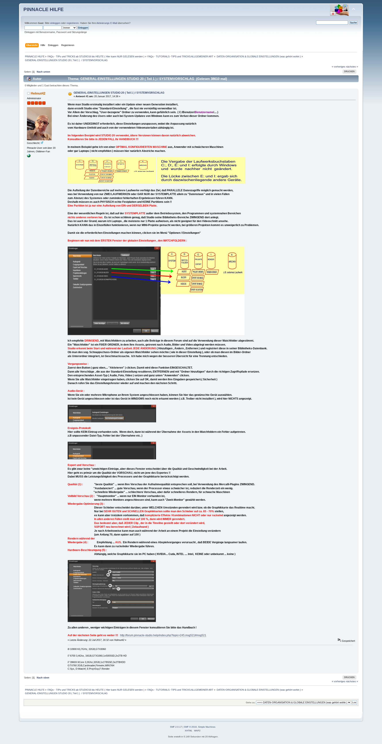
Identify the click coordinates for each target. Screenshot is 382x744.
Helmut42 (38, 93)
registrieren (73, 23)
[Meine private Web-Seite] (29, 156)
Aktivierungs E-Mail (106, 23)
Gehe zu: (250, 702)
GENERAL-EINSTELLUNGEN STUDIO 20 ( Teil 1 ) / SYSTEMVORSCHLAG (119, 92)
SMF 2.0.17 (176, 727)
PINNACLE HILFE (43, 9)
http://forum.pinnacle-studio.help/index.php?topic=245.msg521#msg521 (163, 635)
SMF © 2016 (190, 727)
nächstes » (352, 66)
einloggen (55, 23)
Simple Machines (206, 727)
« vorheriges (338, 66)
